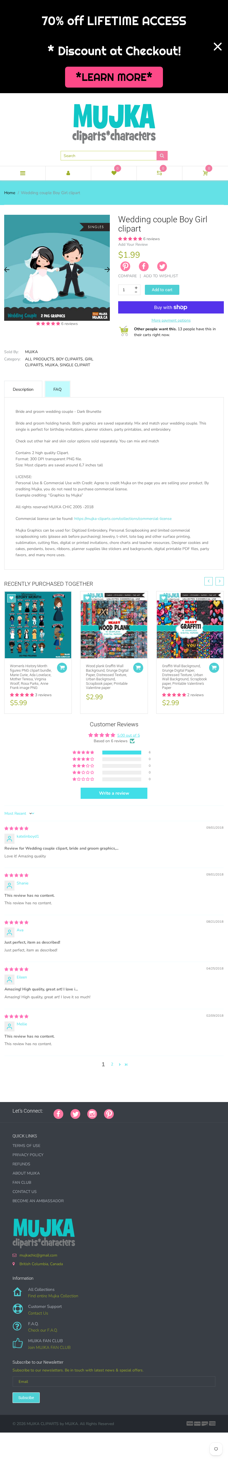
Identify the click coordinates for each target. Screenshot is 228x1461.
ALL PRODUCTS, (40, 359)
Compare (127, 276)
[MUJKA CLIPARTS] (114, 122)
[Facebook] (144, 266)
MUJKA (31, 352)
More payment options (171, 320)
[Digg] (190, 1111)
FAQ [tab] (57, 389)
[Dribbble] (162, 1111)
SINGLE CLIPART (75, 365)
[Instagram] (92, 1113)
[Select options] (62, 667)
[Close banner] (217, 46)
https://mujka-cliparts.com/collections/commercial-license (123, 518)
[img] (16, 828)
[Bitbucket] (149, 1111)
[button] (48, 323)
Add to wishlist (160, 276)
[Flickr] (142, 1111)
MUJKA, (52, 365)
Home (9, 193)
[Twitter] (162, 266)
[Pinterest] (109, 1113)
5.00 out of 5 (128, 735)
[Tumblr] (156, 1111)
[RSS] (135, 1111)
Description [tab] (23, 389)
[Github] (128, 1111)
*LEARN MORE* (114, 77)
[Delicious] (176, 1111)
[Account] (68, 173)
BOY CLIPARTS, (70, 359)
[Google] (121, 1111)
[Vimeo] (169, 1111)
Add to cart (162, 289)
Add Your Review (133, 244)
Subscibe (26, 1397)
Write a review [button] (114, 793)
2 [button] (112, 1064)
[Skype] (183, 1111)
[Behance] (197, 1111)
